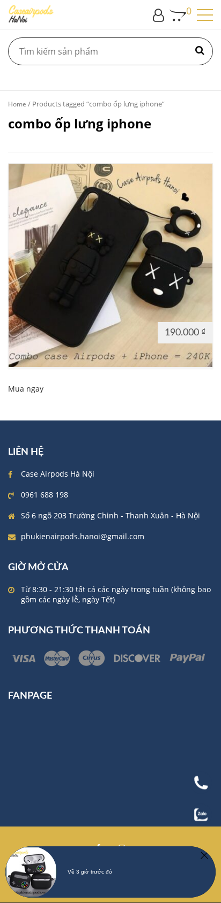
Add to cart (34, 331)
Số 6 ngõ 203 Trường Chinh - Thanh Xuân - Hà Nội (110, 515)
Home (17, 104)
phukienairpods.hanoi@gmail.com (82, 536)
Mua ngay (25, 389)
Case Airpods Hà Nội (57, 474)
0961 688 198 (44, 494)
